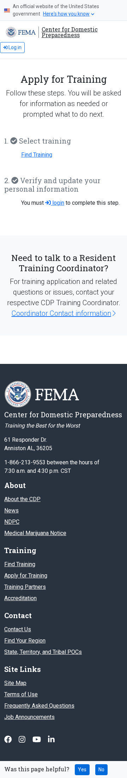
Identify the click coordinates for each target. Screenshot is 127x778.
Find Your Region (25, 640)
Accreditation (20, 598)
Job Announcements (29, 717)
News (11, 510)
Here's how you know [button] (66, 14)
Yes (82, 769)
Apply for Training (25, 575)
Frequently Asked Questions (39, 705)
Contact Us (17, 629)
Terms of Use (21, 694)
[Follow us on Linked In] (51, 739)
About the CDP (22, 499)
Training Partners (25, 587)
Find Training (36, 154)
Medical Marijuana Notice (35, 533)
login (57, 202)
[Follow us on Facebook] (8, 739)
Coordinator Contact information (61, 313)
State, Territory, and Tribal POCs (43, 652)
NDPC (11, 521)
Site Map (15, 683)
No (101, 769)
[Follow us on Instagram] (23, 739)
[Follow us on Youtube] (37, 739)
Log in (14, 47)
